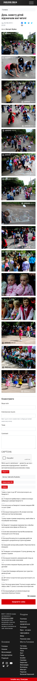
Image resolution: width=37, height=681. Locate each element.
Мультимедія (6, 652)
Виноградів (24, 665)
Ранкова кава (25, 639)
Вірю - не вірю (25, 630)
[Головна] (10, 3)
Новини (4, 649)
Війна (22, 636)
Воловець (23, 667)
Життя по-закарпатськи (25, 623)
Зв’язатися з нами (7, 618)
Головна (5, 10)
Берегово (23, 662)
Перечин (23, 672)
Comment (4, 433)
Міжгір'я (23, 669)
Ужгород (23, 646)
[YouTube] (11, 663)
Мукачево (23, 648)
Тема (3, 425)
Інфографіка (24, 633)
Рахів (22, 655)
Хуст (21, 653)
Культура (23, 627)
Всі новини (32, 596)
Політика (23, 619)
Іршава (22, 658)
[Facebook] (3, 663)
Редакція (4, 658)
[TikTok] (7, 666)
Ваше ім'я (5, 403)
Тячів (22, 651)
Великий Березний (27, 674)
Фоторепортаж (6, 655)
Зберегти (5, 472)
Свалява (23, 660)
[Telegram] (3, 666)
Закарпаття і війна (18, 602)
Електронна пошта (8, 412)
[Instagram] (7, 663)
